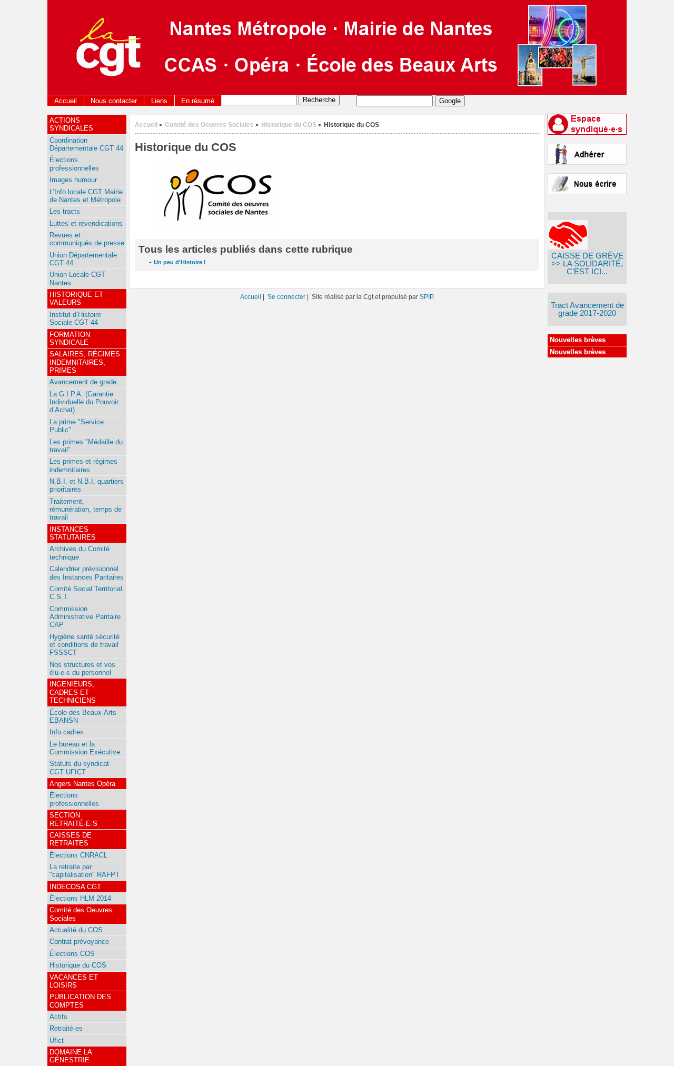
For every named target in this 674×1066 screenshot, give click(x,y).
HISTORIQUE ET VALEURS (76, 298)
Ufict (56, 1040)
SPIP (426, 296)
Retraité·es (66, 1028)
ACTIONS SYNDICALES (71, 124)
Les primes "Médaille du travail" (86, 446)
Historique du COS (288, 124)
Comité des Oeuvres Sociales (209, 124)
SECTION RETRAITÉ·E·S (73, 819)
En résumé (197, 101)
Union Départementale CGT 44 (83, 259)
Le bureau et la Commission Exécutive (84, 748)
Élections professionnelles (74, 164)
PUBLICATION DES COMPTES (80, 1001)
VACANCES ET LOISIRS (73, 981)
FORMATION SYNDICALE (69, 338)
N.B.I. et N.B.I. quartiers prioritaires (86, 485)
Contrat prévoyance (79, 941)
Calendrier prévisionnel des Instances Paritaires (86, 573)
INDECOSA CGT (75, 887)
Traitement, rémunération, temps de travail (85, 509)
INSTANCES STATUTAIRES (72, 533)
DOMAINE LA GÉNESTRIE (70, 1056)
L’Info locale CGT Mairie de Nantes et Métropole (86, 196)
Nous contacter (114, 101)
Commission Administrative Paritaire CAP (85, 617)
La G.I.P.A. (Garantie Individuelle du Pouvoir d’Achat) (83, 402)
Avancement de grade (82, 382)
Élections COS (72, 954)
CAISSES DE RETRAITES (70, 839)
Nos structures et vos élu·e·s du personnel (82, 668)
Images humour (73, 180)
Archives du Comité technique (79, 553)
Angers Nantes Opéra (82, 784)
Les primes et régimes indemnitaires (83, 465)
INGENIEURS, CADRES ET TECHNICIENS (72, 692)
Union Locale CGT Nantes (77, 278)
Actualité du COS (76, 930)
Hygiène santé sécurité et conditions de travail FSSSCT (84, 645)
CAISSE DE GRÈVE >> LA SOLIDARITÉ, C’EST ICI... (587, 264)
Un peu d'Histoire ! (180, 262)
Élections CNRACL (78, 855)
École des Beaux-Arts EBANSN (82, 716)
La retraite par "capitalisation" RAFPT (84, 871)
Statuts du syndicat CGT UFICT (79, 767)
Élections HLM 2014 (80, 898)
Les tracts (64, 211)
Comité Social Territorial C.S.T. (85, 593)
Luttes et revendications (86, 223)
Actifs (58, 1017)
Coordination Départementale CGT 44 (86, 144)
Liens (159, 101)
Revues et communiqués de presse (86, 239)
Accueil (65, 101)
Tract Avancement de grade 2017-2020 (587, 309)
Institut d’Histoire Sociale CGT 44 (75, 318)
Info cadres (66, 732)
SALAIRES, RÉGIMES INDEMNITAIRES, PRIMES (84, 362)
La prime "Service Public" (76, 426)
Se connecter (286, 296)
